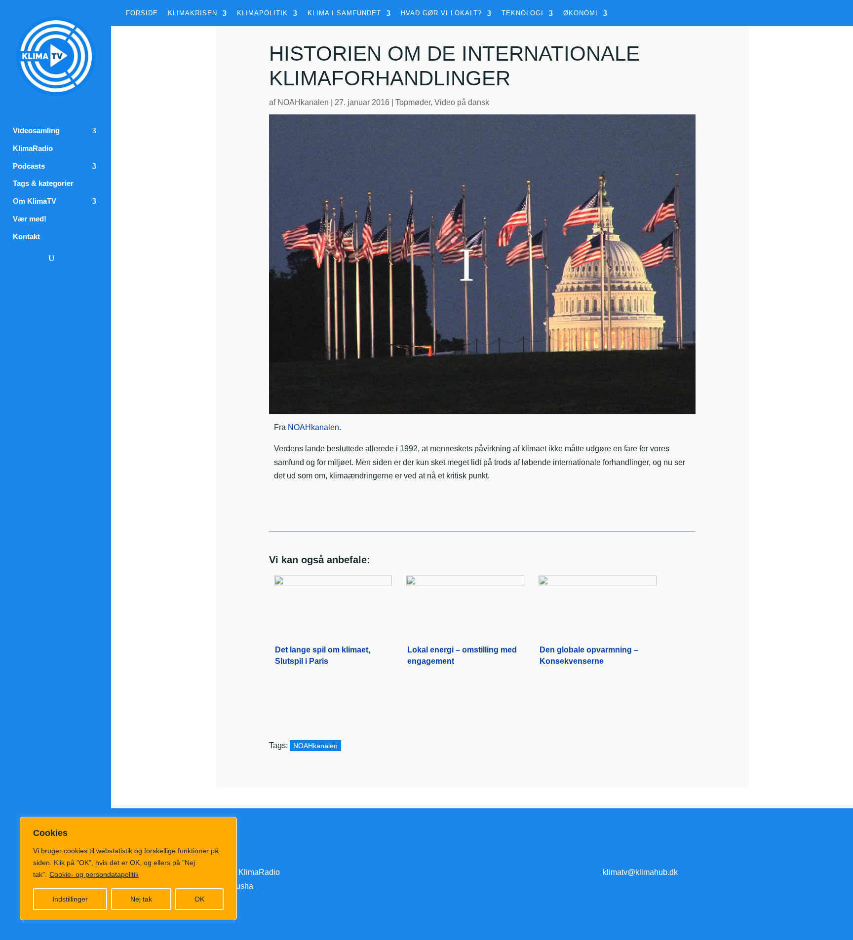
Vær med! (29, 219)
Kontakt (26, 237)
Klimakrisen (192, 13)
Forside (142, 13)
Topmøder (412, 102)
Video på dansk (461, 102)
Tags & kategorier (43, 183)
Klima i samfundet (344, 13)
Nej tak (141, 899)
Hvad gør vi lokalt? (441, 13)
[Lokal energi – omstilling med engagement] (465, 603)
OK (199, 899)
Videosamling (36, 131)
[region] (128, 868)
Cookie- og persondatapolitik (94, 874)
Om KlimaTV (34, 201)
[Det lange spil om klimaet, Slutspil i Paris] (333, 603)
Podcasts (29, 166)
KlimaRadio (33, 148)
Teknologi (522, 13)
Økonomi (580, 13)
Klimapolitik (262, 13)
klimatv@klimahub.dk (640, 872)
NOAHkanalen (303, 102)
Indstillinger (70, 899)
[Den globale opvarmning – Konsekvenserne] (597, 603)
